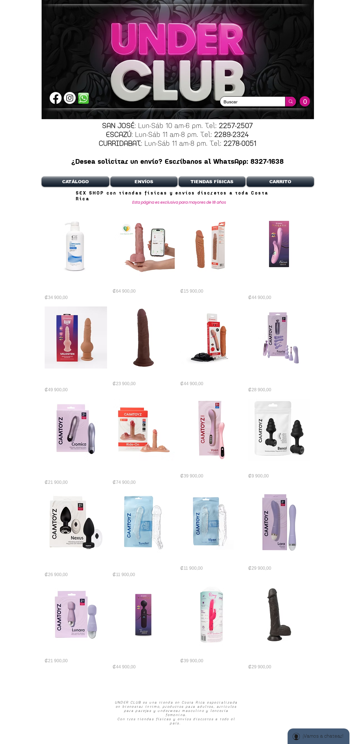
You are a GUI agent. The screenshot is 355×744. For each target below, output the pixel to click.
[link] (305, 101)
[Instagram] (70, 98)
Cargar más (177, 685)
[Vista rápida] (76, 245)
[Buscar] (290, 101)
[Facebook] (56, 98)
